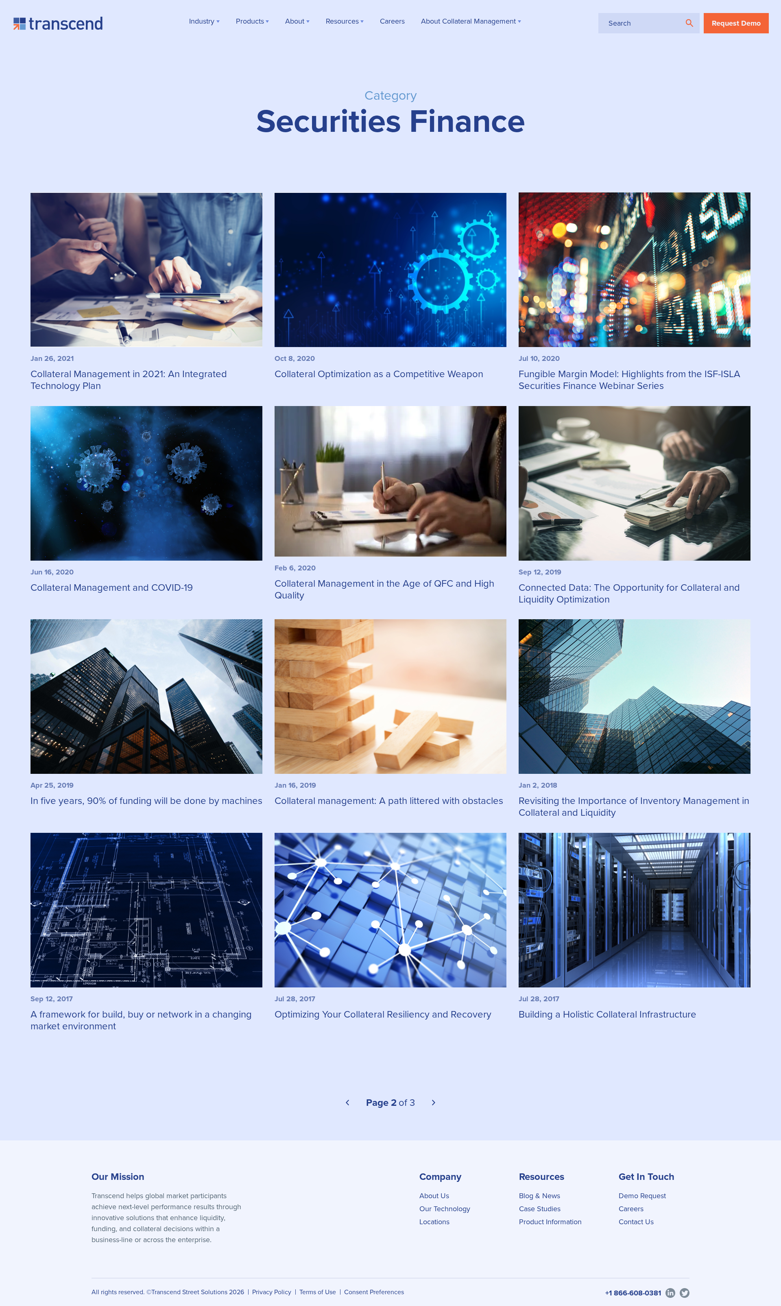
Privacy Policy (271, 1292)
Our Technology (444, 1208)
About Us (434, 1195)
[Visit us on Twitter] (684, 1292)
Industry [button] (201, 21)
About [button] (294, 21)
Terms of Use (317, 1292)
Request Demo (736, 23)
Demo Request (642, 1195)
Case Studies (540, 1208)
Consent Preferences (374, 1292)
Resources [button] (342, 21)
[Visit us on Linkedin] (670, 1292)
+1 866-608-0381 (633, 1293)
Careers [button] (392, 21)
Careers (631, 1208)
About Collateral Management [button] (468, 21)
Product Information (550, 1221)
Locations (434, 1221)
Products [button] (250, 21)
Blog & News (539, 1195)
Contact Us (636, 1221)
